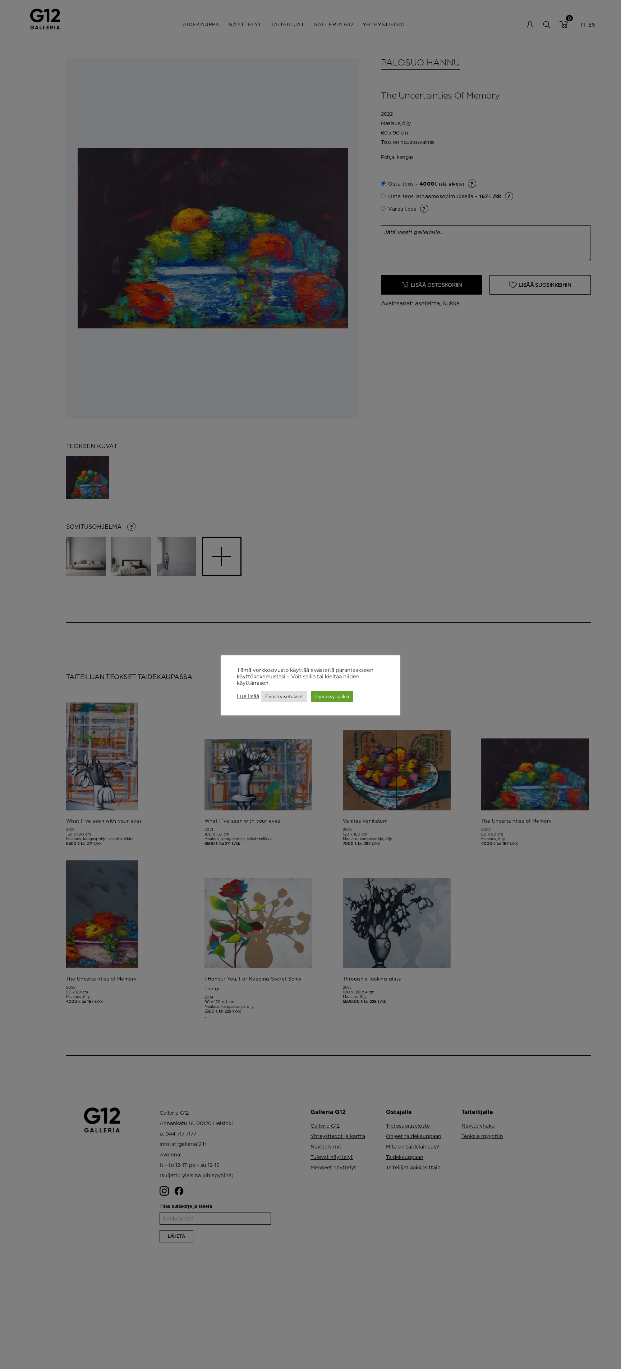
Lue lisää (248, 696)
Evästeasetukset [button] (284, 696)
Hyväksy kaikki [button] (332, 696)
